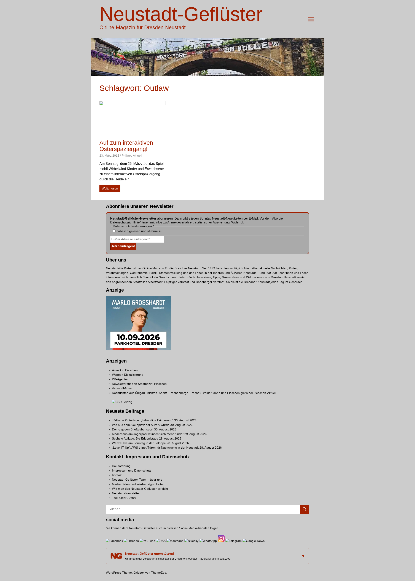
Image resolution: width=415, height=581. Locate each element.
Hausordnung (121, 466)
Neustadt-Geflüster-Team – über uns (137, 479)
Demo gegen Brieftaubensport (132, 429)
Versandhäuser (122, 388)
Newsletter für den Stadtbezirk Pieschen (139, 383)
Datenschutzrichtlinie (125, 222)
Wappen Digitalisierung (127, 374)
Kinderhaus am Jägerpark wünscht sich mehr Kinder (148, 434)
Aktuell (137, 155)
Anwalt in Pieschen (125, 370)
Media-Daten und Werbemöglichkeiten (138, 484)
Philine (126, 155)
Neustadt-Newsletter (126, 493)
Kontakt (117, 475)
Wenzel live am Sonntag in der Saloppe (139, 443)
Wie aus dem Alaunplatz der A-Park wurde (140, 425)
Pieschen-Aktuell (265, 393)
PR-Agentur (120, 379)
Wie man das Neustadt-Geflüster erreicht (140, 488)
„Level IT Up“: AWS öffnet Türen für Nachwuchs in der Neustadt (155, 447)
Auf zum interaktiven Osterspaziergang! (126, 146)
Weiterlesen (110, 188)
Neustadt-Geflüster (181, 14)
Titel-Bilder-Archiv (124, 497)
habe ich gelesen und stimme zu (139, 231)
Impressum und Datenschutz (131, 470)
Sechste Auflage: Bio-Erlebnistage (135, 438)
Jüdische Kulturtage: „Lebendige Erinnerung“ (142, 420)
